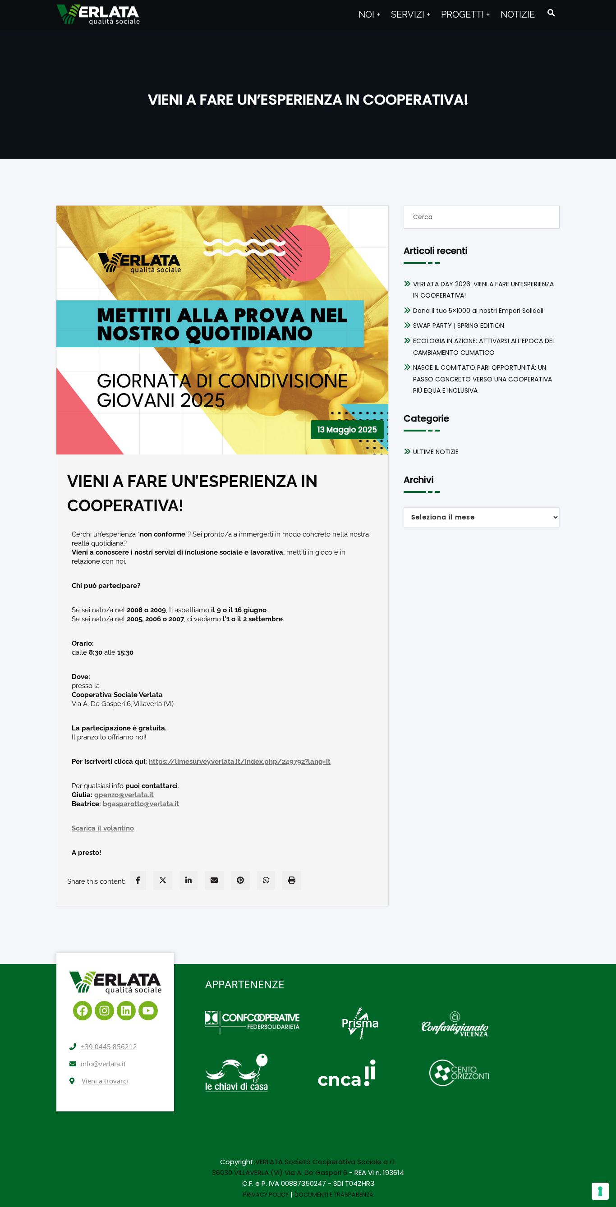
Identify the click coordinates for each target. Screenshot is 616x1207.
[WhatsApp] (266, 880)
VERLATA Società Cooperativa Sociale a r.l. (325, 1161)
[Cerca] (551, 13)
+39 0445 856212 (109, 1046)
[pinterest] (240, 880)
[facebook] (138, 880)
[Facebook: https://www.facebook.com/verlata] (82, 1010)
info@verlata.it (103, 1063)
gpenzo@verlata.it (124, 795)
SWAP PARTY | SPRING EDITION (458, 325)
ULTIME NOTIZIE (436, 451)
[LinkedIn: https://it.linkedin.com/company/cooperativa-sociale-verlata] (126, 1010)
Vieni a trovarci (105, 1080)
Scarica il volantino (103, 828)
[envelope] (214, 880)
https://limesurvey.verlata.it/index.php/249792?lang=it (240, 761)
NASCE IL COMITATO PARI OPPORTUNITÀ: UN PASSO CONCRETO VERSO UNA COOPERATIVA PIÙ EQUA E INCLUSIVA (482, 379)
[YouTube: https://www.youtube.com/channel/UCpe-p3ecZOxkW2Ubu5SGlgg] (148, 1010)
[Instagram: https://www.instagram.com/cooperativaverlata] (104, 1010)
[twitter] (162, 880)
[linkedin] (188, 880)
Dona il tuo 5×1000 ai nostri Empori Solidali (478, 310)
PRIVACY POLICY (266, 1194)
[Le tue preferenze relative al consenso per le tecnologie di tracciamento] (600, 1191)
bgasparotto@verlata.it (141, 804)
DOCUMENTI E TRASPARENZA (333, 1194)
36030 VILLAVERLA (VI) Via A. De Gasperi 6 (279, 1172)
